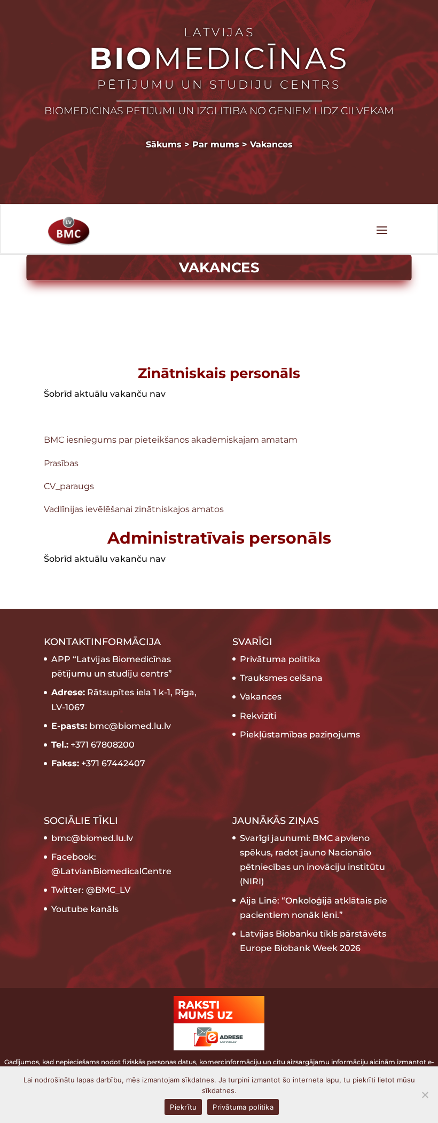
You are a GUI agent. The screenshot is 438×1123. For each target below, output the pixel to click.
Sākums (164, 144)
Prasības (61, 463)
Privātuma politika (280, 659)
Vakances (260, 697)
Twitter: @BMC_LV (90, 890)
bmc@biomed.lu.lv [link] (92, 838)
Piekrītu (183, 1107)
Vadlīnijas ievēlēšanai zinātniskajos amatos (134, 509)
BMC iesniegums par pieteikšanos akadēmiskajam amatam (171, 440)
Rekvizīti (258, 716)
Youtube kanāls (85, 909)
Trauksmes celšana (281, 678)
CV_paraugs (69, 486)
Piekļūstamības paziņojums (300, 734)
